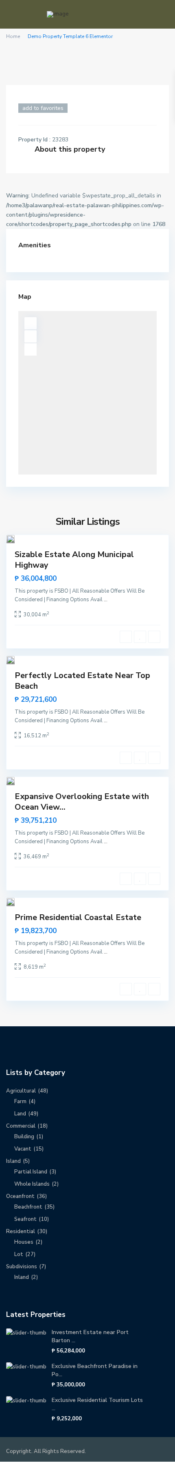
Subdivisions (21, 1266)
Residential (20, 1231)
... (105, 599)
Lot (18, 1254)
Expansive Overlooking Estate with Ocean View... (82, 802)
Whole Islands (32, 1184)
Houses (23, 1242)
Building (24, 1136)
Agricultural (21, 1091)
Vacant (22, 1149)
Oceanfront (20, 1196)
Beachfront (28, 1207)
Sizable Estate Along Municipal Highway (74, 560)
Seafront (25, 1219)
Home (13, 36)
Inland (21, 1277)
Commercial (20, 1126)
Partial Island (30, 1171)
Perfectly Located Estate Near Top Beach (82, 681)
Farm (20, 1101)
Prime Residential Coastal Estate (78, 917)
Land (20, 1113)
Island (13, 1161)
